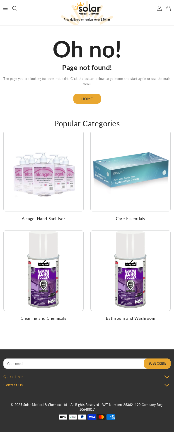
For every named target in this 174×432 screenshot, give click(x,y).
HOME (87, 98)
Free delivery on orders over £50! (85, 19)
